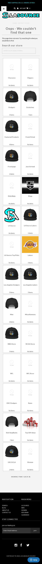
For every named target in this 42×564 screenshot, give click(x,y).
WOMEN (24, 510)
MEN (22, 508)
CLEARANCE (25, 515)
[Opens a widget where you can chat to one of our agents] (33, 560)
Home (15, 23)
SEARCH (5, 505)
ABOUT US (5, 510)
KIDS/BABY (25, 512)
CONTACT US (6, 512)
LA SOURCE (25, 505)
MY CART (25, 8)
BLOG (4, 508)
